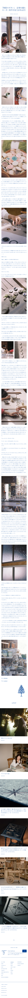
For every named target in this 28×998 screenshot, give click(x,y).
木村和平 (5, 681)
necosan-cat (3, 965)
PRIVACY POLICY (4, 988)
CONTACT (19, 965)
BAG (2, 975)
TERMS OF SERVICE (4, 984)
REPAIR (12, 970)
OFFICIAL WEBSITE (21, 963)
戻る (14, 940)
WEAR (2, 973)
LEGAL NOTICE (3, 986)
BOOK (2, 963)
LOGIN (12, 973)
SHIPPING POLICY (4, 990)
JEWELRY (2, 970)
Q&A (11, 968)
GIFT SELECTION (4, 968)
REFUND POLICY (3, 992)
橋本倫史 (6, 678)
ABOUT (12, 963)
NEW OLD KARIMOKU (4, 977)
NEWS (12, 965)
